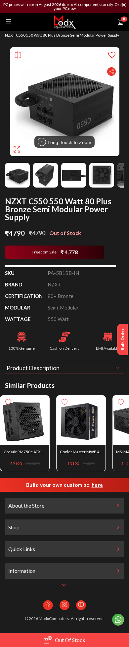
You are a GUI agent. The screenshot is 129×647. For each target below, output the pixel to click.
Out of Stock (70, 640)
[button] (64, 6)
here (97, 485)
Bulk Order (122, 339)
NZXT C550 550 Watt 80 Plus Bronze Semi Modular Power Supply (62, 35)
